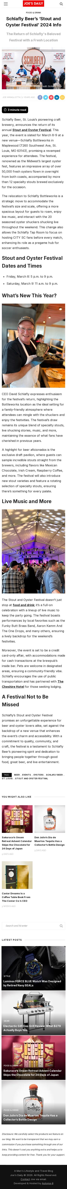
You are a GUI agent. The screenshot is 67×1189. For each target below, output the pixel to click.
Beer (17, 775)
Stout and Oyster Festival (31, 130)
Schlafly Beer (54, 775)
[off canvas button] (6, 4)
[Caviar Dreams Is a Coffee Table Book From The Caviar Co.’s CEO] (17, 875)
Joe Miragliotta (11, 97)
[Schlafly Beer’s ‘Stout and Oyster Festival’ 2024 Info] (33, 68)
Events (26, 775)
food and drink (23, 605)
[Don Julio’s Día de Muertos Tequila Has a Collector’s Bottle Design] (49, 819)
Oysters (38, 775)
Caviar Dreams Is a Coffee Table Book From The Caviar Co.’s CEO (16, 897)
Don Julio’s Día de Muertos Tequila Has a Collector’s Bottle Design (49, 841)
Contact (25, 1179)
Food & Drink (33, 13)
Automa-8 (47, 1183)
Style (7, 976)
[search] (61, 4)
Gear (6, 1021)
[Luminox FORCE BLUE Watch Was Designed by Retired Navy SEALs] (33, 968)
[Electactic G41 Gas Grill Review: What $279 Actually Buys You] (33, 1013)
